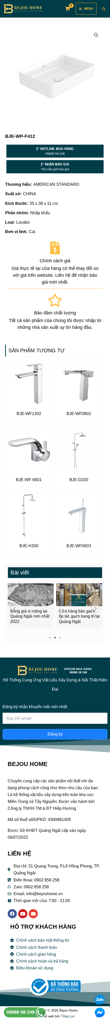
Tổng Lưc (68, 1016)
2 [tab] (55, 637)
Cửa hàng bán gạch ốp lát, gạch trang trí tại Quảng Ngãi (79, 616)
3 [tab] (60, 637)
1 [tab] (50, 637)
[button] (14, 608)
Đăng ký (55, 734)
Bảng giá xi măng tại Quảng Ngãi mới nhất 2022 (29, 616)
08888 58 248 (21, 1012)
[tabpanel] (30, 605)
